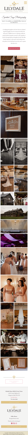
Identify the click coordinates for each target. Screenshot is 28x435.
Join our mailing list (14, 426)
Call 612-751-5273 (14, 48)
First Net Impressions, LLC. (20, 434)
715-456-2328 (14, 399)
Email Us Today (14, 402)
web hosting (12, 434)
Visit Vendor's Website (14, 382)
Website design (5, 434)
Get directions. (14, 397)
